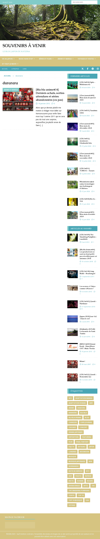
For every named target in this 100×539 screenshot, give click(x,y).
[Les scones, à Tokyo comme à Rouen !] (72, 288)
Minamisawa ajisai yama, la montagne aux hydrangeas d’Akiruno (87, 185)
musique (72, 456)
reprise (88, 476)
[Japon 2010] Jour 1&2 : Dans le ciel (88, 317)
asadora (81, 408)
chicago (72, 427)
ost (70, 476)
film (70, 442)
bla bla (83, 413)
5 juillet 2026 (86, 174)
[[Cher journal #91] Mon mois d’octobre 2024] (72, 215)
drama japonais (75, 432)
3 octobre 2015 (87, 380)
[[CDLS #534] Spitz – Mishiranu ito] (72, 85)
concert (83, 427)
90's (70, 398)
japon (91, 447)
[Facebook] (87, 68)
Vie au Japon (7, 59)
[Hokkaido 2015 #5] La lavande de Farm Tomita (87, 331)
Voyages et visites (86, 59)
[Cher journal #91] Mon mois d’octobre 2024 (87, 214)
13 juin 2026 (86, 219)
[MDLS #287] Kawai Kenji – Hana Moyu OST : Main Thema (87, 346)
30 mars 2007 (86, 364)
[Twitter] (82, 68)
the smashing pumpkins (79, 490)
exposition (74, 437)
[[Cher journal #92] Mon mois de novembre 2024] (72, 156)
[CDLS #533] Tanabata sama (88, 111)
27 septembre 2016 (88, 307)
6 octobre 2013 (87, 292)
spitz (85, 486)
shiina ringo (74, 486)
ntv (87, 471)
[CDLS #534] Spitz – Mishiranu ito (87, 83)
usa (87, 500)
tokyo (71, 495)
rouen (90, 481)
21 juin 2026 (86, 204)
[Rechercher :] (84, 2)
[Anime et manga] (18, 99)
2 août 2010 (86, 322)
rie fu (71, 481)
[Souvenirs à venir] (50, 39)
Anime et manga (65, 59)
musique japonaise (77, 461)
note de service (75, 471)
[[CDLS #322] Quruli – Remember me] (72, 377)
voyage (72, 505)
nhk (90, 461)
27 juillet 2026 (86, 146)
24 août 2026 (86, 87)
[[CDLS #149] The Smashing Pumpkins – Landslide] (72, 238)
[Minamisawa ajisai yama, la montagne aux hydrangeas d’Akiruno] (72, 185)
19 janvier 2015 (87, 351)
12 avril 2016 (86, 337)
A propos (15, 69)
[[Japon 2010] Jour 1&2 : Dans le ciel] (72, 318)
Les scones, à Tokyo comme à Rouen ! (87, 287)
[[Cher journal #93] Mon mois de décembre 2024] (72, 127)
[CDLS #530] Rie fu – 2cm (88, 200)
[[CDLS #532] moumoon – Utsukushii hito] (72, 141)
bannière (73, 413)
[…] (41, 125)
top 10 (81, 495)
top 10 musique (75, 500)
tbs (93, 486)
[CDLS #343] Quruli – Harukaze (88, 302)
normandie (74, 466)
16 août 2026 (86, 103)
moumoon (84, 452)
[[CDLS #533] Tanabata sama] (72, 113)
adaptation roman (77, 403)
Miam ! (82, 361)
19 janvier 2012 (44, 103)
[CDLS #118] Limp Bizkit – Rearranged (87, 272)
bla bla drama (75, 417)
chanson (73, 422)
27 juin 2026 (86, 191)
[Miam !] (72, 364)
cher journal (86, 422)
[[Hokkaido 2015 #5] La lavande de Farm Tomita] (72, 332)
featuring (86, 437)
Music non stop (26, 59)
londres (72, 452)
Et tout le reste (9, 64)
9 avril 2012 (85, 242)
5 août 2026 (86, 131)
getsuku (81, 447)
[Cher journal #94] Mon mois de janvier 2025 (88, 97)
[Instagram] (97, 68)
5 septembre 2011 (88, 276)
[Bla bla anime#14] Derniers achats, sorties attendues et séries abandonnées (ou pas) (50, 95)
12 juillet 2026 (86, 161)
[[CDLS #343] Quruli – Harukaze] (72, 304)
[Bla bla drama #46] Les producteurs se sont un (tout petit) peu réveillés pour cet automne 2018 (88, 254)
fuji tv (71, 447)
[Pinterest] (92, 68)
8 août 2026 (86, 116)
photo (78, 476)
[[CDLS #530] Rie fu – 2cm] (72, 202)
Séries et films (45, 59)
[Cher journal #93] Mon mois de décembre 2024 (87, 126)
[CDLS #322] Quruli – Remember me (88, 375)
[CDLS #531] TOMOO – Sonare (87, 169)
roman (80, 481)
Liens (24, 69)
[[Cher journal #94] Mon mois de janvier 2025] (72, 98)
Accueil (5, 69)
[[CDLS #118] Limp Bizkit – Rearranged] (72, 274)
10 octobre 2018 (87, 261)
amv (91, 403)
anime (71, 408)
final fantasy (82, 442)
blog (87, 417)
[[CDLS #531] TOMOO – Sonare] (72, 171)
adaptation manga (83, 398)
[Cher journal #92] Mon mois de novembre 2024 (87, 155)
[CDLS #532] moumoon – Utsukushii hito (86, 140)
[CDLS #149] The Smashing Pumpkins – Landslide (88, 237)
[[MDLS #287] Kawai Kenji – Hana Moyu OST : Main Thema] (72, 347)
